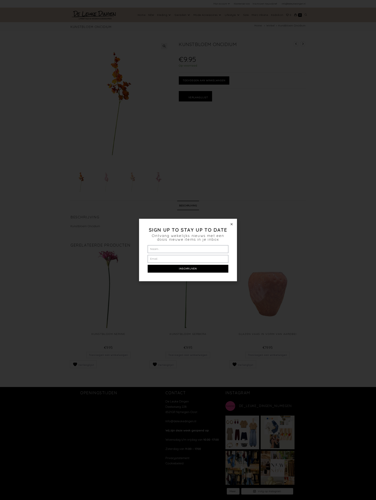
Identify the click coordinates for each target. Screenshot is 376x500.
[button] (231, 224)
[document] (188, 250)
